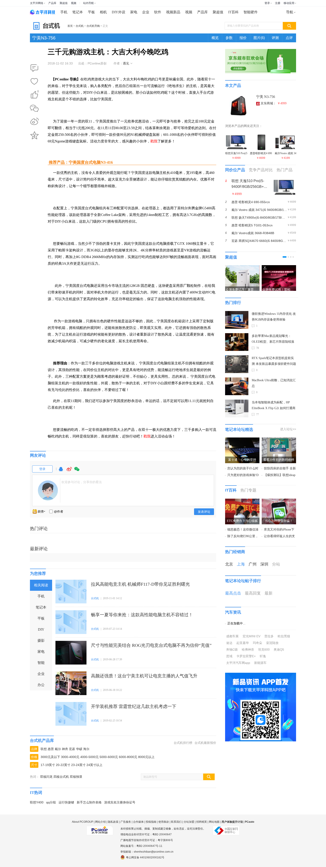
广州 (253, 564)
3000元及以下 (50, 757)
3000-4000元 (70, 757)
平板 (91, 12)
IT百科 (233, 12)
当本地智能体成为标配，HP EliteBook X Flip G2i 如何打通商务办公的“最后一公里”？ (273, 406)
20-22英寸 (63, 765)
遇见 (126, 63)
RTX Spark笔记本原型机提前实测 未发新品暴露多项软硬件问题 (274, 360)
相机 (103, 12)
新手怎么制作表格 (89, 802)
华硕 (79, 749)
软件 (157, 12)
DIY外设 (118, 12)
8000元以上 (146, 757)
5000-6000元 (109, 757)
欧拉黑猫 (284, 636)
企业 (145, 12)
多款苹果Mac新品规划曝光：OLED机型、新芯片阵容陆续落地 (273, 339)
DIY (41, 629)
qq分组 (51, 802)
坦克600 (264, 649)
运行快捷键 (66, 802)
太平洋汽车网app (238, 663)
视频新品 (173, 12)
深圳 (264, 564)
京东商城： (274, 103)
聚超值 (64, 3)
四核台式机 (61, 776)
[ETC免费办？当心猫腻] (242, 501)
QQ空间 (34, 135)
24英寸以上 (94, 765)
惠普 (51, 749)
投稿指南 (151, 821)
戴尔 (58, 749)
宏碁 (72, 749)
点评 (289, 38)
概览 (215, 38)
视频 (73, 3)
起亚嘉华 (242, 643)
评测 (275, 38)
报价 (243, 38)
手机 (63, 12)
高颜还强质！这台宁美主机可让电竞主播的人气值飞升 (144, 675)
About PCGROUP (82, 821)
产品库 (52, 3)
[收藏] (34, 82)
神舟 (65, 749)
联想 (44, 749)
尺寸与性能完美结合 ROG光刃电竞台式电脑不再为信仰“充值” (151, 645)
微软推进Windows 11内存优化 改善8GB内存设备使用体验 (274, 316)
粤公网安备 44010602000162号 (145, 857)
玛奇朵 (257, 643)
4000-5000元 (89, 757)
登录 (267, 3)
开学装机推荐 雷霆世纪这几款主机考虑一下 (133, 706)
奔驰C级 (232, 649)
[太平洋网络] (99, 828)
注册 (277, 3)
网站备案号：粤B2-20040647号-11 (141, 846)
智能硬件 (251, 12)
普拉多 (269, 636)
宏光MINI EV (251, 636)
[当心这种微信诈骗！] (279, 501)
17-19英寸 (48, 765)
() (38, 92)
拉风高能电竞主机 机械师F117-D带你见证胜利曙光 (140, 584)
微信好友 (34, 108)
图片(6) (259, 38)
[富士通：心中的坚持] (242, 440)
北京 (229, 564)
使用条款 (163, 821)
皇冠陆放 (272, 643)
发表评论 (204, 511)
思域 (229, 656)
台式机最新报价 (205, 743)
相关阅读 (41, 585)
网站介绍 (100, 821)
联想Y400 (36, 802)
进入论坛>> (288, 429)
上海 (241, 564)
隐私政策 (113, 821)
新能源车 (260, 663)
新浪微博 (34, 122)
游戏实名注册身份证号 (119, 802)
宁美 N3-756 (265, 97)
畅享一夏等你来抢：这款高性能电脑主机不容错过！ (142, 614)
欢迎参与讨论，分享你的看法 (81, 482)
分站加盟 (189, 821)
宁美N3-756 (43, 37)
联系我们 (176, 821)
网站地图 (214, 821)
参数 (229, 38)
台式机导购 (93, 25)
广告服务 (125, 821)
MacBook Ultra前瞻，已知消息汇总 (274, 383)
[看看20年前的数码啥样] (279, 440)
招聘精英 (201, 821)
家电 (133, 12)
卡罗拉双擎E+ (246, 656)
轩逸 (263, 656)
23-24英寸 (78, 765)
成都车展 (232, 636)
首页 (70, 25)
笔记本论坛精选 (239, 429)
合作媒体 (138, 821)
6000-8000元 (128, 757)
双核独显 (76, 776)
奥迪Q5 (279, 649)
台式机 (80, 25)
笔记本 (77, 12)
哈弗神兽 (248, 649)
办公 (41, 685)
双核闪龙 (46, 776)
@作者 (58, 511)
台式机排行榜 (183, 743)
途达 (229, 643)
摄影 (41, 640)
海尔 (86, 749)
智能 (41, 663)
